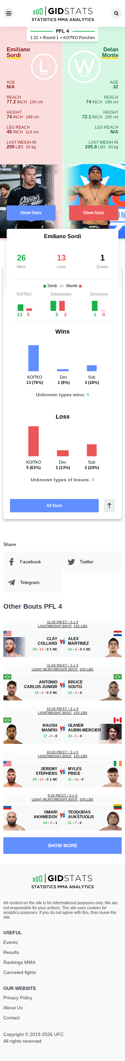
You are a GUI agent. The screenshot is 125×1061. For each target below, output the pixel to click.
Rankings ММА (19, 962)
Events (10, 942)
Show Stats (31, 212)
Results (11, 952)
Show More (62, 845)
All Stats (54, 505)
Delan (110, 52)
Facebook (30, 561)
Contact (11, 1017)
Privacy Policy (17, 997)
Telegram (30, 582)
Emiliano (18, 52)
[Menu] (8, 13)
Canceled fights (19, 972)
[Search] (116, 13)
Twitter (87, 561)
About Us (13, 1007)
